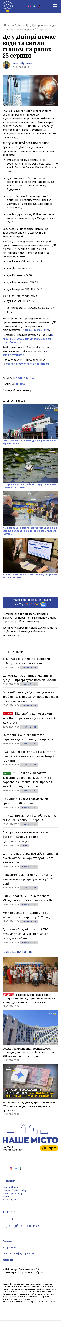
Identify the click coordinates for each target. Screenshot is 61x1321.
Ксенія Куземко (22, 63)
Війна (24, 845)
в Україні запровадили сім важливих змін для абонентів (28, 338)
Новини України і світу (14, 1190)
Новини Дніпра (14, 25)
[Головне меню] (55, 6)
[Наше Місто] (8, 6)
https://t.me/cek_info (36, 330)
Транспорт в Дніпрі (13, 1193)
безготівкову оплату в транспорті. (27, 363)
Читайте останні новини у (30, 602)
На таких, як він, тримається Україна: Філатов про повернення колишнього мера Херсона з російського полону (29, 617)
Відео (6, 1196)
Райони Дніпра (10, 1199)
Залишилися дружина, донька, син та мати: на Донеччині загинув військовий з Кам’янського (30, 631)
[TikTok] (39, 6)
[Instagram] (29, 6)
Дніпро (20, 384)
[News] (34, 6)
